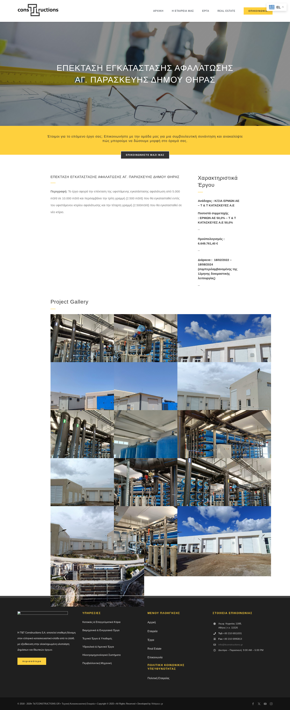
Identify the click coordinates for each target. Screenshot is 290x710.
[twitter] (259, 703)
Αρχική (152, 622)
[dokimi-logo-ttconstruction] (38, 5)
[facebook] (253, 703)
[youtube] (265, 703)
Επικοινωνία (155, 657)
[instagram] (271, 703)
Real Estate (154, 648)
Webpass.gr (157, 703)
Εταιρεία (152, 631)
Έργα (151, 640)
